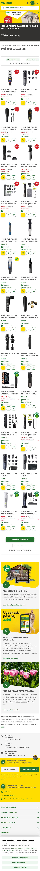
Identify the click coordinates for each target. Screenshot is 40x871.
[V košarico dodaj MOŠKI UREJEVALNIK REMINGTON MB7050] (23, 329)
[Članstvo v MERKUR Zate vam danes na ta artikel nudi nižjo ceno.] (17, 374)
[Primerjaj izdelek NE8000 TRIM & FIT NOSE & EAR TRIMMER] (34, 368)
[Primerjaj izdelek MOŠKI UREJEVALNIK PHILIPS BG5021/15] (34, 177)
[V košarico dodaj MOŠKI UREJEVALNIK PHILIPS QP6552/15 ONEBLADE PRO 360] (23, 215)
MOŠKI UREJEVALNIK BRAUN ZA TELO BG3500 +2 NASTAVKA (9, 514)
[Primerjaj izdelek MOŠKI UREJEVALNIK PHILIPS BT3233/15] (14, 140)
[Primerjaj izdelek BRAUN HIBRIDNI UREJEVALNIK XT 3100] (14, 408)
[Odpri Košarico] (32, 3)
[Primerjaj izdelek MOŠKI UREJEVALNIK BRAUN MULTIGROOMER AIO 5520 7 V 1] (34, 103)
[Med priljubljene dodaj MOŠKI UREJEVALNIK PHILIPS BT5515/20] (8, 177)
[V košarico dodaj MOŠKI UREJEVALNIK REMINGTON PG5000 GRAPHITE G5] (23, 253)
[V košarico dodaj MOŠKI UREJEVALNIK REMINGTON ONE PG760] (23, 406)
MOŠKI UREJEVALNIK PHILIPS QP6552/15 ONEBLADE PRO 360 (29, 204)
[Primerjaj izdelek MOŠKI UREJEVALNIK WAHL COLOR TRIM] (14, 103)
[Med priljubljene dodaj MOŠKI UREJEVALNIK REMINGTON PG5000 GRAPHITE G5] (28, 253)
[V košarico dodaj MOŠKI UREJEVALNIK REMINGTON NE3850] (3, 253)
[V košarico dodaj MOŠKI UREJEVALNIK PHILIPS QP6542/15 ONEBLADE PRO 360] (23, 449)
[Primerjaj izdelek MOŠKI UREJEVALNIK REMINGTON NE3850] (14, 253)
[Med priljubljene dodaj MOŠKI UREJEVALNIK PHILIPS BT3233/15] (8, 140)
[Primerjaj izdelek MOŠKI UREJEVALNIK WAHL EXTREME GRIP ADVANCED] (34, 140)
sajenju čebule (12, 699)
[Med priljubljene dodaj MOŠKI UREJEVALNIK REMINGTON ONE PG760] (28, 406)
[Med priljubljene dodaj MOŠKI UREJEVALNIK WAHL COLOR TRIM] (8, 103)
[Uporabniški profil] (27, 3)
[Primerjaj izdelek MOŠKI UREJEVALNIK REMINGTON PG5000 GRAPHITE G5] (34, 253)
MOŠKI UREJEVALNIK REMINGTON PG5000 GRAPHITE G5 (29, 241)
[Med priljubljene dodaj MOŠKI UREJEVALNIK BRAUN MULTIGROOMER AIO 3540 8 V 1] (28, 488)
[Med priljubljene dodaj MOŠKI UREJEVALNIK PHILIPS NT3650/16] (28, 291)
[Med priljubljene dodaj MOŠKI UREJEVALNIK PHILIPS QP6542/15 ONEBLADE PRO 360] (28, 449)
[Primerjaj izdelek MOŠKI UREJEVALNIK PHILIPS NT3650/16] (34, 291)
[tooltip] (18, 399)
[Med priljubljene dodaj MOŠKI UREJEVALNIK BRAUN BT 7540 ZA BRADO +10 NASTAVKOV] (28, 528)
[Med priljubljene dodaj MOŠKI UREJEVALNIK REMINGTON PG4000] (8, 291)
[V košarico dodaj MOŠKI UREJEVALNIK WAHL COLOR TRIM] (3, 103)
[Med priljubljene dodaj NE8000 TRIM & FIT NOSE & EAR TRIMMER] (28, 368)
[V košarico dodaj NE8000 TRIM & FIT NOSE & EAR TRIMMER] (23, 368)
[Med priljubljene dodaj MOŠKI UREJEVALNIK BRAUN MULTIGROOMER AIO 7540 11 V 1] (8, 488)
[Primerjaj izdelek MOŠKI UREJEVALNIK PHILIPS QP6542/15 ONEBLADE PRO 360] (34, 449)
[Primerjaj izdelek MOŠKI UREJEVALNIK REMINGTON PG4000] (14, 291)
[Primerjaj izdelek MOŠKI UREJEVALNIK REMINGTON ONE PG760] (34, 406)
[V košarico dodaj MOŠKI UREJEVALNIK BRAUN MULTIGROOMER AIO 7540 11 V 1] (3, 488)
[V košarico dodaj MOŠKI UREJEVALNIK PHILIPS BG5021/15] (23, 177)
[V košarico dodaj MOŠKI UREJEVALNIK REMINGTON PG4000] (3, 291)
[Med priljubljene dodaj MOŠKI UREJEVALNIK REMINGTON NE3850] (8, 253)
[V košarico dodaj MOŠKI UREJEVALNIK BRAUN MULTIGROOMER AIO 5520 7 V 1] (23, 103)
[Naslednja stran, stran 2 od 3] (26, 545)
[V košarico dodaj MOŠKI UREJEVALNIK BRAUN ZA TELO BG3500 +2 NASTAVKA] (3, 528)
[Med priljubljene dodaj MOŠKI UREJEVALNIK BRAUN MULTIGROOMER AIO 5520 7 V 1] (28, 103)
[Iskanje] (3, 8)
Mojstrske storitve (15, 591)
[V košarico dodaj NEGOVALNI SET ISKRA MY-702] (3, 368)
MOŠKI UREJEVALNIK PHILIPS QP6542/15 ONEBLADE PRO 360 (29, 435)
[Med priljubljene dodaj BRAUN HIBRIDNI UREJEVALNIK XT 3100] (8, 408)
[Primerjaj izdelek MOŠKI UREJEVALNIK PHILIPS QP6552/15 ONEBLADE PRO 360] (34, 215)
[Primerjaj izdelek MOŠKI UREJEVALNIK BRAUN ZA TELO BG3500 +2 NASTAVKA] (14, 528)
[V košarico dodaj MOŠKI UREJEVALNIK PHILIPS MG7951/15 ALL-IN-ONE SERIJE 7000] (3, 215)
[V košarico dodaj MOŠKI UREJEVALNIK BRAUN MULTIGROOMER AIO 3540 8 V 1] (23, 488)
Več (2, 727)
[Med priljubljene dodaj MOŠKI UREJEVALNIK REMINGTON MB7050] (28, 329)
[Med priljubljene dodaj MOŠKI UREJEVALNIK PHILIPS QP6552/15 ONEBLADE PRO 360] (28, 215)
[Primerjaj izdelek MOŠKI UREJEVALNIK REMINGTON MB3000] (14, 329)
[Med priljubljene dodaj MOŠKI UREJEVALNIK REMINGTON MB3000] (8, 329)
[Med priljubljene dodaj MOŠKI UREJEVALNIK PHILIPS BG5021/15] (28, 177)
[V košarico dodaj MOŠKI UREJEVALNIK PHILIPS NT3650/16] (23, 291)
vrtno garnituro (21, 702)
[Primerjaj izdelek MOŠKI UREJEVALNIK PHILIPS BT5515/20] (14, 177)
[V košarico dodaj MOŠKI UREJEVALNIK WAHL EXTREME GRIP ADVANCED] (23, 140)
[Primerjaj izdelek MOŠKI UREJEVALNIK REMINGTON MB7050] (34, 329)
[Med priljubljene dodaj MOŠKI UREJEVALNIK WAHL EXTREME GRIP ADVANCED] (28, 140)
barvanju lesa (22, 699)
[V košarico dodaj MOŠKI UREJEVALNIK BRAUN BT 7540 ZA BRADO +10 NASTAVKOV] (23, 528)
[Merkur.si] (6, 3)
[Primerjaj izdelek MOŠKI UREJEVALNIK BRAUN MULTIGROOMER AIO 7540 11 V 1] (14, 488)
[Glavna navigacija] (37, 3)
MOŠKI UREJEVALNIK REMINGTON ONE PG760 (29, 394)
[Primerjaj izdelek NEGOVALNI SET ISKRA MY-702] (14, 368)
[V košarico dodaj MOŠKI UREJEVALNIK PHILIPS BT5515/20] (3, 177)
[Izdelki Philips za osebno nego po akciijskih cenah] (20, 26)
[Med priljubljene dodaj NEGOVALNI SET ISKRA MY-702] (8, 368)
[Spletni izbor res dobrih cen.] (17, 259)
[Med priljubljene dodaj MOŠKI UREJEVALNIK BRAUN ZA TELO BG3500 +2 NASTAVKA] (8, 528)
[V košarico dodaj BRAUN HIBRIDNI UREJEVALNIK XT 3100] (3, 408)
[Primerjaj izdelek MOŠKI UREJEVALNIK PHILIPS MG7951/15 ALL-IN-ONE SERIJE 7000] (14, 215)
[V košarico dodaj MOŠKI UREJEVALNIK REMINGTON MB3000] (3, 329)
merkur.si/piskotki (17, 848)
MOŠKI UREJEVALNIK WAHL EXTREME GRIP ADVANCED (29, 129)
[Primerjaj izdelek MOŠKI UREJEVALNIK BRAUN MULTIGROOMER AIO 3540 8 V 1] (34, 488)
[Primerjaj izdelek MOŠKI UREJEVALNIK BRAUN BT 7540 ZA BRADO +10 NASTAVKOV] (34, 528)
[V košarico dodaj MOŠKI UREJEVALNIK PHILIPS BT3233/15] (3, 140)
